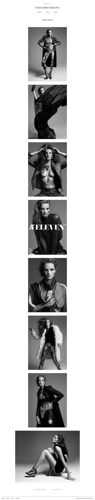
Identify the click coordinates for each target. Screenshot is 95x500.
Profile (47, 12)
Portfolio (39, 12)
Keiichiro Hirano (47, 7)
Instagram (17, 498)
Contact (55, 12)
